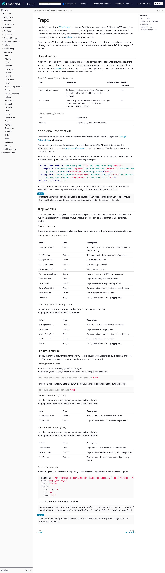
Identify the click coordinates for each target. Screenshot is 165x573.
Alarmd (8, 59)
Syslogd (8, 124)
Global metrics (147, 27)
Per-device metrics (148, 30)
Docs (31, 4)
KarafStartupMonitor (13, 86)
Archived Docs (143, 3)
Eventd (8, 76)
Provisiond (9, 100)
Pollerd (8, 97)
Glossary (7, 145)
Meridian (5, 10)
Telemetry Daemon (12, 41)
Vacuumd (9, 142)
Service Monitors (11, 38)
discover (59, 68)
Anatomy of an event (75, 148)
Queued (8, 104)
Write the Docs (9, 152)
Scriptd (8, 114)
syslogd (68, 37)
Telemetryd (9, 128)
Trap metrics (145, 24)
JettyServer (9, 79)
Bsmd (7, 62)
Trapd (7, 138)
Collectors (8, 34)
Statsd (7, 121)
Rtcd (7, 110)
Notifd (7, 90)
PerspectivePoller (12, 93)
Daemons (8, 52)
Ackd (7, 55)
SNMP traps (64, 27)
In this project (70, 4)
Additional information (149, 21)
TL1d (7, 135)
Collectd (8, 65)
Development (8, 24)
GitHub (158, 3)
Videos (83, 3)
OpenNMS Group (123, 3)
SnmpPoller (10, 117)
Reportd (8, 107)
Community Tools (101, 3)
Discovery (9, 69)
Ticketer (7, 45)
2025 (159, 10)
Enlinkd (8, 72)
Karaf (7, 83)
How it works (145, 19)
